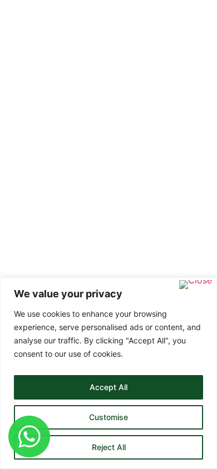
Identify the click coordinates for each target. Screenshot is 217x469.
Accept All (108, 387)
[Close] (195, 284)
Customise (108, 417)
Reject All (109, 447)
